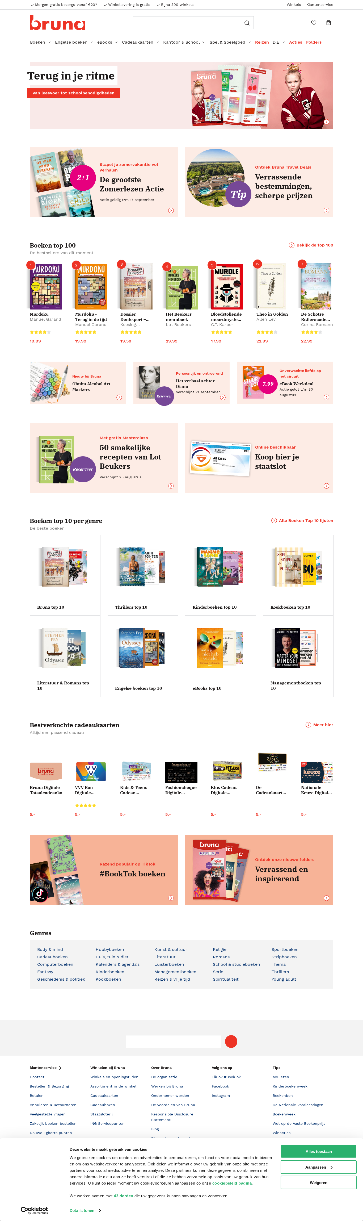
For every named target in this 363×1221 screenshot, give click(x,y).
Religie (219, 949)
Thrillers (280, 971)
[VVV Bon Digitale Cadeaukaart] (91, 771)
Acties (295, 42)
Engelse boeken (71, 42)
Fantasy (45, 971)
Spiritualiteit (226, 979)
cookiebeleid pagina (232, 1183)
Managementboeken (175, 971)
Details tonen (82, 1210)
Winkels (294, 4)
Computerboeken (55, 964)
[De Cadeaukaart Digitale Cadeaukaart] (272, 763)
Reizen (262, 42)
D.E (276, 42)
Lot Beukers (178, 324)
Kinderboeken (110, 971)
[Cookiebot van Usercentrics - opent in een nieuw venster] (34, 1211)
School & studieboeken (236, 964)
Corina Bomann (317, 324)
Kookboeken (108, 979)
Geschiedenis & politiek (61, 979)
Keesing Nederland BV (134, 327)
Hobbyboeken (110, 949)
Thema (279, 964)
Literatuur (165, 956)
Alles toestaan (319, 1151)
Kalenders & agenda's (118, 964)
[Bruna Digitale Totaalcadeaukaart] (46, 773)
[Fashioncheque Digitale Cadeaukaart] (181, 772)
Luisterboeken (169, 964)
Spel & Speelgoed (227, 42)
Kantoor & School (181, 42)
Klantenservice (319, 4)
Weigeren (318, 1182)
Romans (221, 956)
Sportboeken (285, 949)
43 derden (123, 1196)
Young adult (284, 979)
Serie (218, 971)
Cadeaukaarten (137, 42)
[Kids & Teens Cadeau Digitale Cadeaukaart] (136, 771)
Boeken (37, 42)
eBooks (104, 42)
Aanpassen (315, 1167)
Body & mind (50, 949)
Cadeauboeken (52, 956)
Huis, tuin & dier (112, 956)
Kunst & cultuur (170, 949)
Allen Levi (266, 319)
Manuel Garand (45, 319)
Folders (314, 42)
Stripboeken (284, 956)
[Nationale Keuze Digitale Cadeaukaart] (317, 772)
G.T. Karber (222, 324)
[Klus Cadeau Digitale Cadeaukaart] (227, 771)
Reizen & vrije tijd (172, 979)
